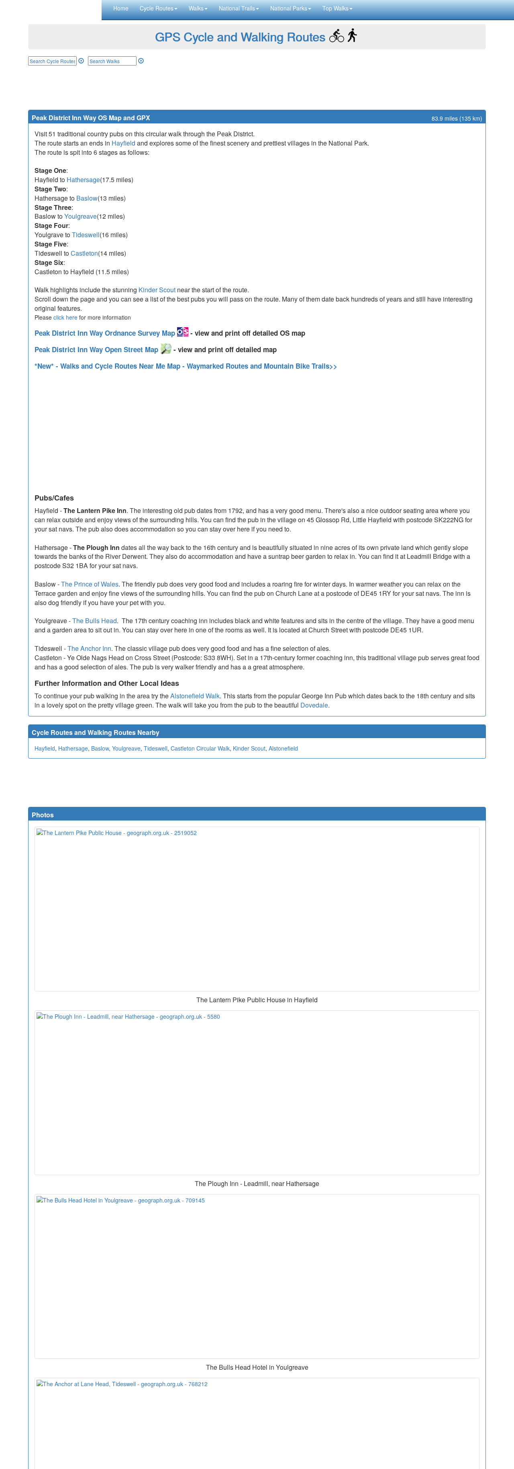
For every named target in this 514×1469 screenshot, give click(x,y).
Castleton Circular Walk (200, 748)
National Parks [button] (288, 8)
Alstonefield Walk (195, 695)
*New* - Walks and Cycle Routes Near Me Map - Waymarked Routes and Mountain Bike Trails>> (186, 366)
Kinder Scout (157, 289)
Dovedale (314, 705)
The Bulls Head (94, 620)
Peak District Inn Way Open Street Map (97, 349)
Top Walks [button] (335, 8)
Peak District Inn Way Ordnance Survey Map (106, 333)
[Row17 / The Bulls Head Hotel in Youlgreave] (257, 1276)
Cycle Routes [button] (156, 8)
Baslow (87, 198)
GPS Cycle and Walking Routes (240, 36)
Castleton (84, 253)
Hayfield (123, 143)
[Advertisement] (257, 88)
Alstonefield (283, 748)
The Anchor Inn (89, 648)
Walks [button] (196, 8)
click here (65, 317)
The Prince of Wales (89, 584)
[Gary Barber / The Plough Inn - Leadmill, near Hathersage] (257, 1092)
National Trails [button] (237, 8)
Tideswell (86, 234)
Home (120, 8)
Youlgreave (80, 216)
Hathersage (83, 179)
